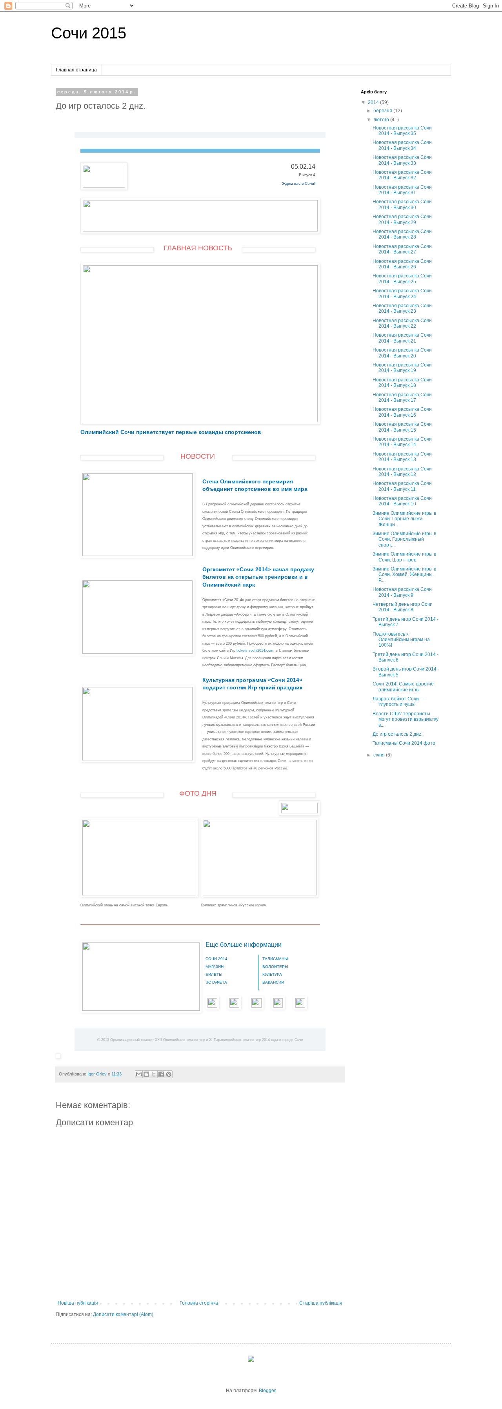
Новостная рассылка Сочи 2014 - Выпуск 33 (402, 160)
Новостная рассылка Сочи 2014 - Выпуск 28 (402, 234)
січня (379, 755)
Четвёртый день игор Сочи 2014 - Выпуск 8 (403, 607)
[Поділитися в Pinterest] (169, 1074)
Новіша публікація (78, 1303)
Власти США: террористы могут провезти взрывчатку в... (405, 719)
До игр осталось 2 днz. (397, 734)
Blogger (267, 1390)
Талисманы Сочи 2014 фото (404, 743)
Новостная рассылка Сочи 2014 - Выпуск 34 (402, 145)
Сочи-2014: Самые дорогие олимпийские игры (403, 686)
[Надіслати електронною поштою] (139, 1074)
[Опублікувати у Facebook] (161, 1074)
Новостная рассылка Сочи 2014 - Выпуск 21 (402, 337)
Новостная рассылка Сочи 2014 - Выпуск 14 (402, 441)
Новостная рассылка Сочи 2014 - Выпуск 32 (402, 175)
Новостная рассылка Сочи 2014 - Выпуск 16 (402, 411)
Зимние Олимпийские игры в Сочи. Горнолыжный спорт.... (404, 539)
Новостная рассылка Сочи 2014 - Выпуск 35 (402, 130)
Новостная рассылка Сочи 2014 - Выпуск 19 (402, 367)
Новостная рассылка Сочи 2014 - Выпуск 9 (402, 592)
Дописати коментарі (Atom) (123, 1314)
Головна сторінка (199, 1303)
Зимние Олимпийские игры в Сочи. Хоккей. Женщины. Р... (404, 574)
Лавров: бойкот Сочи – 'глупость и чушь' (398, 701)
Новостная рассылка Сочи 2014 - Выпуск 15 (402, 426)
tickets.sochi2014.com (254, 651)
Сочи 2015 (88, 33)
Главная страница (76, 70)
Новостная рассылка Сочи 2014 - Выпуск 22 (402, 323)
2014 (374, 102)
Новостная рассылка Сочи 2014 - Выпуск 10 (402, 501)
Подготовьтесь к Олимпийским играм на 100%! (401, 639)
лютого (381, 119)
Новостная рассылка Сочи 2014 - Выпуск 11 (402, 486)
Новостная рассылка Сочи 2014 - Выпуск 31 (402, 189)
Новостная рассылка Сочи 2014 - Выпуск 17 (402, 397)
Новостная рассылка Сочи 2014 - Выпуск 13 (402, 456)
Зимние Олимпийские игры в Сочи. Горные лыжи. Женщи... (404, 518)
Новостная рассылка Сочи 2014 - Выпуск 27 (402, 249)
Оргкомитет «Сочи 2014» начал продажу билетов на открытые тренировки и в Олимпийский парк (258, 577)
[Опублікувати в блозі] (146, 1074)
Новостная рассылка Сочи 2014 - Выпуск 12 (402, 471)
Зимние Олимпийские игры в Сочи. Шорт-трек (404, 556)
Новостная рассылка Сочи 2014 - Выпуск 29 (402, 219)
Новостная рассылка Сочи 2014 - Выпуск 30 (402, 204)
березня (383, 110)
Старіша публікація (320, 1303)
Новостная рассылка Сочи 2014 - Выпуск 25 (402, 278)
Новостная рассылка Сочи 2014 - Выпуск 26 (402, 264)
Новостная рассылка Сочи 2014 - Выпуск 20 (402, 352)
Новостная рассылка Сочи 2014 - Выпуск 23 (402, 308)
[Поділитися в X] (154, 1074)
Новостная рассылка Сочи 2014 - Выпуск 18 (402, 382)
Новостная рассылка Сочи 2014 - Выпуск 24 (402, 293)
